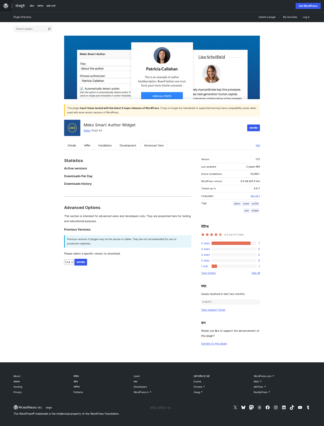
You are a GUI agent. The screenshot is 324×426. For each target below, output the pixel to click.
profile (255, 203)
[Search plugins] (49, 29)
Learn (137, 376)
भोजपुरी (49, 407)
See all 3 (255, 196)
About (17, 376)
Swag (198, 392)
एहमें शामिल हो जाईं (201, 376)
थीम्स (76, 381)
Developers (140, 386)
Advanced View (154, 145)
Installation (105, 145)
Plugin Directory (22, 17)
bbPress (260, 386)
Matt (258, 381)
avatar (246, 203)
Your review (208, 273)
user (246, 210)
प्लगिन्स (76, 386)
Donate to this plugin (214, 343)
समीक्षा (87, 145)
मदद (258, 145)
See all (256, 273)
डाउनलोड (253, 127)
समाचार (17, 381)
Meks (87, 130)
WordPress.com (264, 376)
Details (72, 145)
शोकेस (76, 376)
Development (128, 145)
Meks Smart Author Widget (110, 124)
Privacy (18, 392)
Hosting (18, 386)
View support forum (213, 309)
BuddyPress (262, 392)
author (237, 203)
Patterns (78, 392)
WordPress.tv (143, 392)
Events (197, 381)
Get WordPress (308, 5)
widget (255, 210)
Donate (199, 386)
